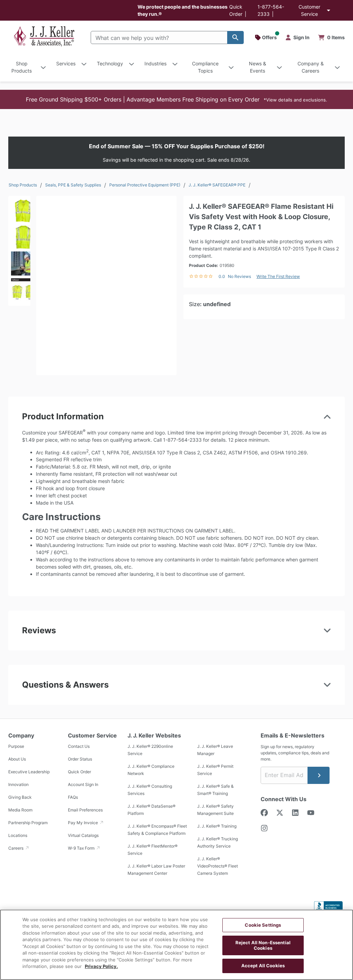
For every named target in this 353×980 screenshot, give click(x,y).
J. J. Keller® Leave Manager (215, 750)
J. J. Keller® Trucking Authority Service (217, 842)
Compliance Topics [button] (205, 67)
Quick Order (79, 771)
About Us (17, 759)
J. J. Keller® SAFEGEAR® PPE (217, 184)
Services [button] (65, 63)
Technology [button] (110, 63)
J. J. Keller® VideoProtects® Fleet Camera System (217, 866)
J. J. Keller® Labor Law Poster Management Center (156, 869)
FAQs (73, 797)
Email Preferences (85, 809)
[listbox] (19, 262)
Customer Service (309, 10)
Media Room (20, 809)
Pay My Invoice (83, 822)
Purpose (16, 746)
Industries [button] (155, 63)
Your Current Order (331, 37)
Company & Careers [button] (310, 67)
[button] (176, 99)
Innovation (18, 784)
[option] (19, 209)
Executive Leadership (29, 771)
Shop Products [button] (21, 67)
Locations (17, 835)
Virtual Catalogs (83, 835)
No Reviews (239, 276)
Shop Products (23, 184)
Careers (16, 848)
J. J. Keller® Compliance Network (151, 770)
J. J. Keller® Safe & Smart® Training (215, 790)
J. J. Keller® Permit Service (215, 770)
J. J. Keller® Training (216, 826)
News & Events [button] (257, 67)
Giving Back (20, 797)
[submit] (318, 775)
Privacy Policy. (101, 966)
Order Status (80, 759)
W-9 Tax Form (81, 848)
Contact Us (79, 746)
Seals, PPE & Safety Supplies (73, 184)
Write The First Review (278, 276)
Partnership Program (28, 822)
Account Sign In (83, 784)
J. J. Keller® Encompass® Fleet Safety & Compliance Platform (157, 829)
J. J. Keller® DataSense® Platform (151, 810)
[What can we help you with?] (235, 37)
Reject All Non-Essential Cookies (263, 945)
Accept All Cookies (263, 965)
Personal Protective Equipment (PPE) (144, 184)
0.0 (222, 276)
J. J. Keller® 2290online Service (150, 750)
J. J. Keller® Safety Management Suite (215, 810)
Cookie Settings (263, 925)
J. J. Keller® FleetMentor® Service (153, 849)
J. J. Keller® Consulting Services (150, 790)
